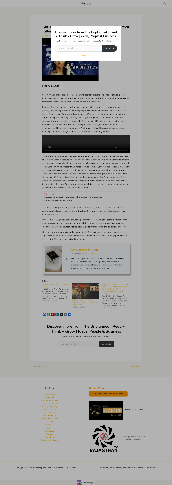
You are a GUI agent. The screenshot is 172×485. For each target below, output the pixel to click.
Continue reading (86, 55)
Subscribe (109, 48)
